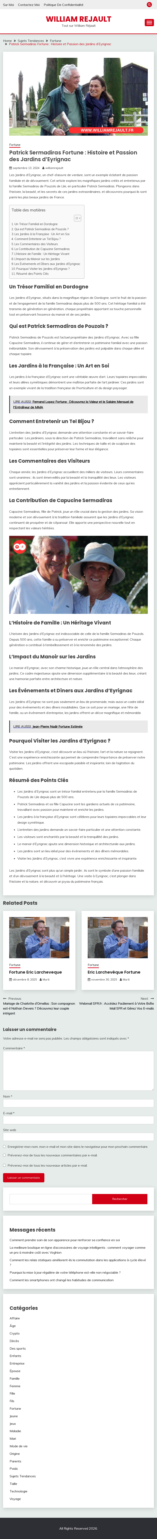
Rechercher (119, 1199)
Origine (15, 1454)
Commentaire (14, 1048)
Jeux (13, 1424)
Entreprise (17, 1363)
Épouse (15, 1371)
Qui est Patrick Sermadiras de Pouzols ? (42, 229)
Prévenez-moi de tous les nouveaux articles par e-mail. (47, 1165)
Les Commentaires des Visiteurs (36, 244)
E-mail (9, 1113)
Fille (12, 1393)
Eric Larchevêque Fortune (114, 972)
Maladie (15, 1431)
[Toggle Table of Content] (75, 218)
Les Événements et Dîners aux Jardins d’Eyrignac (47, 264)
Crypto (15, 1333)
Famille (15, 1378)
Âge (13, 1326)
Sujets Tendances (23, 1476)
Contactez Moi (29, 5)
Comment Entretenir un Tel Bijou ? (38, 239)
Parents (15, 1461)
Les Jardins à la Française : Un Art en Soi (42, 234)
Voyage (15, 1499)
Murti (46, 979)
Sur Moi (8, 5)
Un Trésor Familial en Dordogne (36, 224)
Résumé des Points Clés (32, 274)
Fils (12, 1401)
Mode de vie (19, 1446)
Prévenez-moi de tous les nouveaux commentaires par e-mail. (53, 1155)
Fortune (14, 145)
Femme (15, 1386)
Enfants (15, 1356)
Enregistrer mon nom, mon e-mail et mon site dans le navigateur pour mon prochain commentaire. (78, 1147)
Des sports (18, 1348)
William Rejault (78, 19)
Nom (7, 1096)
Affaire (15, 1318)
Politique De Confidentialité (63, 5)
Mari (13, 1438)
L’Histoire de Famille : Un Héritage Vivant (42, 254)
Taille (13, 1484)
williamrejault (54, 168)
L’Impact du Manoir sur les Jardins (37, 259)
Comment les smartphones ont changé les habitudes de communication (62, 1280)
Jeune (14, 1416)
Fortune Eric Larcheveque (35, 972)
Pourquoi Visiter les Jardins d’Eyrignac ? (43, 269)
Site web (9, 1130)
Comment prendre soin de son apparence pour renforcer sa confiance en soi (65, 1240)
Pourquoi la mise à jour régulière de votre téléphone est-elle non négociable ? (65, 1272)
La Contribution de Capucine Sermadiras (42, 249)
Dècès (14, 1341)
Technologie (18, 1491)
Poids (14, 1468)
